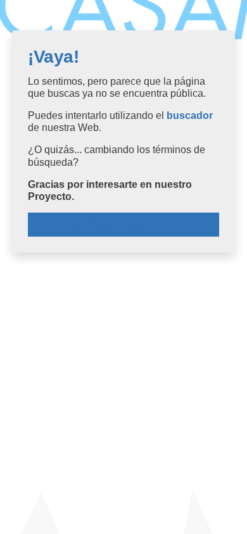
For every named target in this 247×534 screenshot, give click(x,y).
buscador (190, 115)
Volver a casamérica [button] (127, 224)
